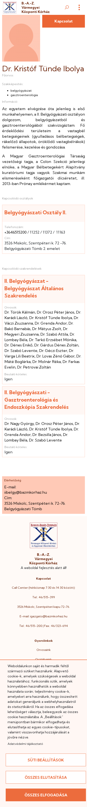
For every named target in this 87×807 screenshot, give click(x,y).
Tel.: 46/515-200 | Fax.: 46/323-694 (43, 626)
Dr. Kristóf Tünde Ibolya (50, 317)
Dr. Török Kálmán (19, 312)
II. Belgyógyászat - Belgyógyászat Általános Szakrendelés (34, 288)
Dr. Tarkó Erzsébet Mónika (52, 339)
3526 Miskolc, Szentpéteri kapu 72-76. (43, 607)
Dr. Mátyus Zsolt (46, 328)
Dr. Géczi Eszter (53, 350)
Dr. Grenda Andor (51, 323)
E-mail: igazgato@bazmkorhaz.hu (43, 616)
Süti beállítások (46, 760)
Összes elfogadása (45, 795)
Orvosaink (44, 650)
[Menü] (79, 7)
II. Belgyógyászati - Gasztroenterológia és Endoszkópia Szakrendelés (36, 399)
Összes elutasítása (46, 777)
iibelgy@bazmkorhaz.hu (25, 492)
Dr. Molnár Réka (46, 361)
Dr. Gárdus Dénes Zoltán (56, 345)
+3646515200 (15, 232)
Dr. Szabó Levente (20, 350)
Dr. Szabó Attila (54, 334)
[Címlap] (9, 7)
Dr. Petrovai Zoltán (34, 367)
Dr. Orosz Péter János (55, 312)
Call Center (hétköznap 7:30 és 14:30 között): (43, 588)
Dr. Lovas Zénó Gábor (55, 356)
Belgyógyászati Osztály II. (35, 212)
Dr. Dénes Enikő (18, 345)
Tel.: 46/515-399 (43, 597)
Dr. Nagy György (19, 423)
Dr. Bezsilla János (46, 434)
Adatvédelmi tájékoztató (25, 743)
